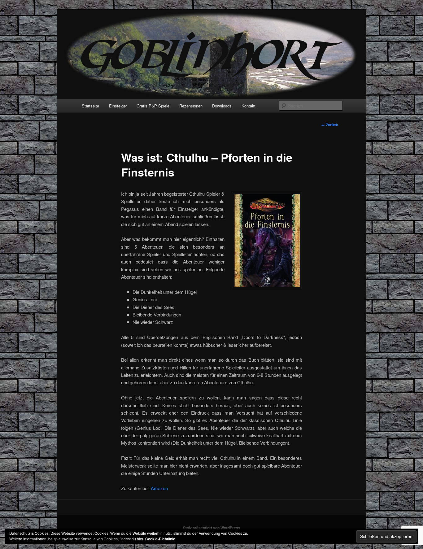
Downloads (222, 106)
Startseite (90, 106)
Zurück (329, 125)
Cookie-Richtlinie (160, 539)
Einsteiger (118, 106)
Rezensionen (191, 106)
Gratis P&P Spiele (153, 106)
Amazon (159, 488)
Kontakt (248, 106)
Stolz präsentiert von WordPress (211, 527)
